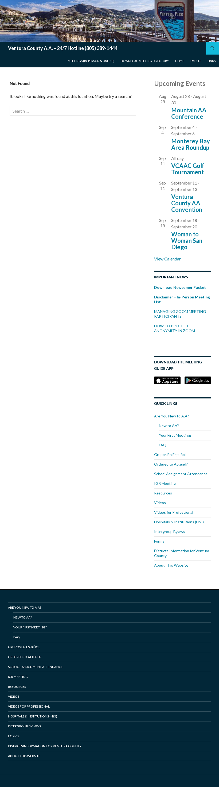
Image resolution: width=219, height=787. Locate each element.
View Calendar (167, 258)
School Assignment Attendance (181, 473)
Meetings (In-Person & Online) (91, 61)
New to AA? (169, 425)
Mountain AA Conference (188, 113)
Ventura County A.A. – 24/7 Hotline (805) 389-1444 (62, 48)
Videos (160, 502)
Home (179, 61)
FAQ (162, 445)
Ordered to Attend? (171, 464)
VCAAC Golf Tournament (187, 169)
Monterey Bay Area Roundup (190, 144)
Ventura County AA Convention (186, 203)
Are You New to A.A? (171, 416)
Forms (159, 541)
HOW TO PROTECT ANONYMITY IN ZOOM (175, 328)
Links (212, 61)
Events (195, 61)
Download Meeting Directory (145, 61)
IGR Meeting (165, 483)
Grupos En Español (170, 454)
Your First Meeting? (175, 435)
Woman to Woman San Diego (186, 241)
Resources (163, 493)
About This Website (171, 565)
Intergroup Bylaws (169, 531)
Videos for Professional (173, 512)
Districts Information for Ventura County (44, 746)
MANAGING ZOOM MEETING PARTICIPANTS (180, 313)
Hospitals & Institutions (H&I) (179, 522)
